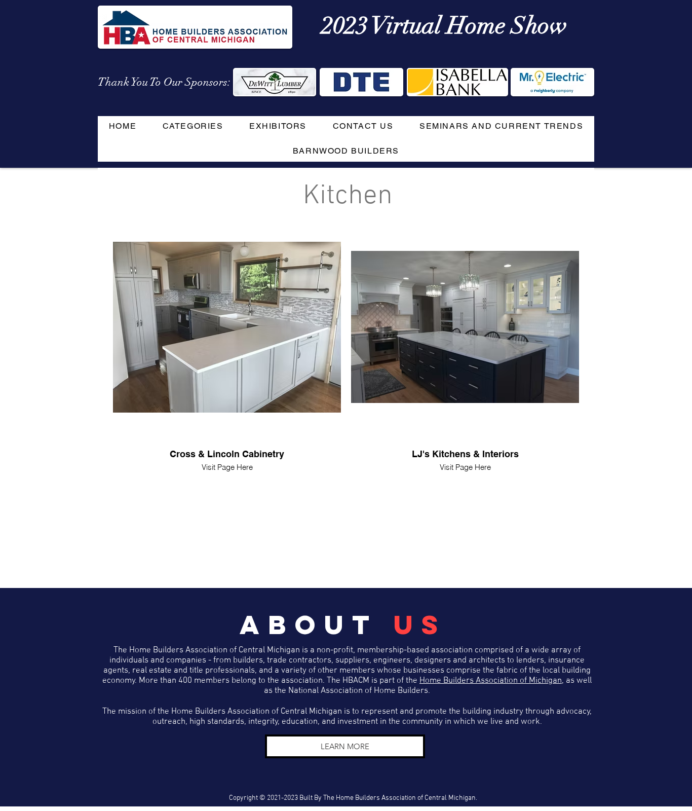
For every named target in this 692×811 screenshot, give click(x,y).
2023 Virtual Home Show (444, 26)
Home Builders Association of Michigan (490, 681)
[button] (192, 126)
